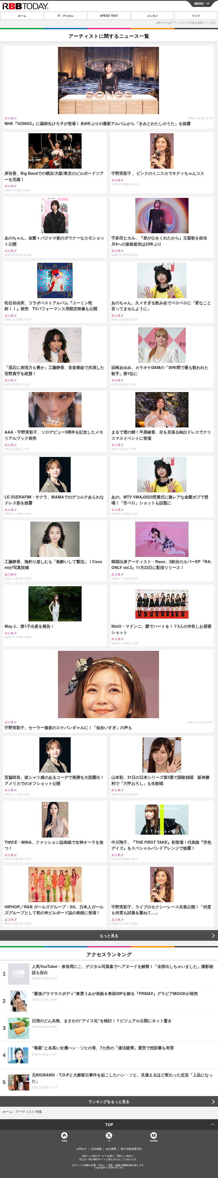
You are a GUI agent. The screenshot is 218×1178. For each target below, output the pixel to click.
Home (64, 1140)
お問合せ (81, 1148)
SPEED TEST (109, 15)
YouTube (153, 1140)
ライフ (196, 15)
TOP (109, 1124)
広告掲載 (96, 1148)
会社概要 (111, 1148)
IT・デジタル (65, 15)
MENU (199, 3)
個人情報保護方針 (131, 1148)
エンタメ (152, 15)
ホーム (22, 15)
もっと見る (109, 935)
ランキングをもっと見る (109, 1101)
